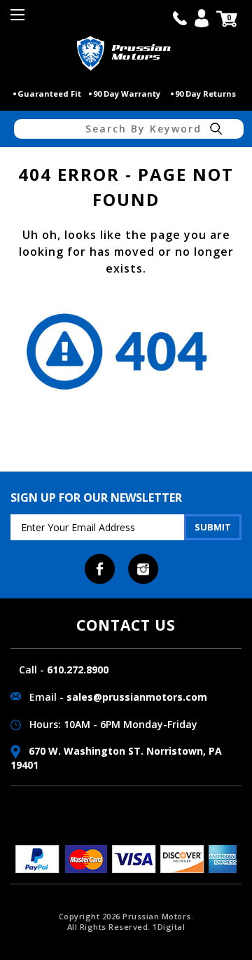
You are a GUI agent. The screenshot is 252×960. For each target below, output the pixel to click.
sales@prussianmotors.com (136, 697)
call (180, 18)
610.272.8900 (77, 669)
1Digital (169, 926)
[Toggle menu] (19, 19)
